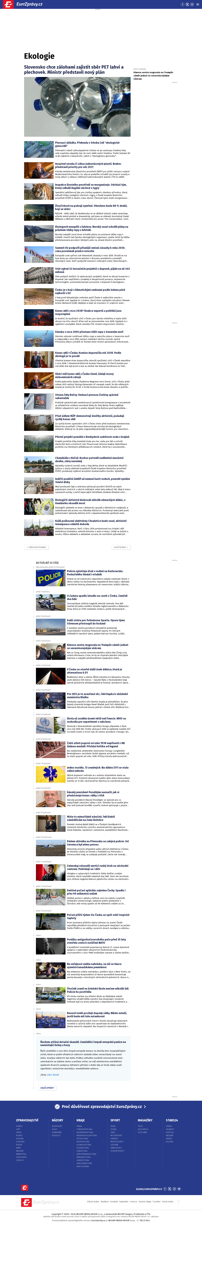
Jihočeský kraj (83, 1142)
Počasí (19, 1145)
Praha (79, 1126)
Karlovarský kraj (84, 1163)
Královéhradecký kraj (86, 1154)
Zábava (169, 1139)
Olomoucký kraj (84, 1145)
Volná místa (167, 1201)
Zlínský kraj (82, 1151)
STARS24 (172, 1120)
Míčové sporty (116, 1142)
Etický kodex (93, 1201)
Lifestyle (170, 1132)
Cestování (142, 1132)
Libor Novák (53, 1074)
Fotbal (113, 1129)
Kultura (19, 1139)
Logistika (20, 1142)
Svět (18, 1129)
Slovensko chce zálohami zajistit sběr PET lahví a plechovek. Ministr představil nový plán (74, 69)
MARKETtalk (21, 1154)
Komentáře (57, 1132)
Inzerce (133, 1201)
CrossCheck (21, 1157)
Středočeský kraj (84, 1129)
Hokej (112, 1126)
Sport (19, 1132)
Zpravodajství (27, 1120)
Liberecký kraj (83, 1160)
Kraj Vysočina (83, 1166)
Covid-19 (20, 1160)
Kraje (81, 1120)
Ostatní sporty (117, 1151)
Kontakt (114, 1201)
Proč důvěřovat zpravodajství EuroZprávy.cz (102, 1106)
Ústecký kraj (82, 1139)
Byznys (19, 1135)
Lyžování (114, 1145)
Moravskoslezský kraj (87, 1135)
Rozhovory (57, 1126)
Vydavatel (123, 1201)
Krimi (18, 1148)
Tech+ (140, 1126)
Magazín (19, 1151)
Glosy (54, 1129)
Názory (57, 1120)
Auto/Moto (143, 1129)
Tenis (112, 1132)
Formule (114, 1139)
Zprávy (169, 1126)
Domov (19, 1126)
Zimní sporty (116, 1148)
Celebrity (170, 1129)
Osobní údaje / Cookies (150, 1201)
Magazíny (145, 1120)
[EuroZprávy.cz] (25, 4)
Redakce (105, 1201)
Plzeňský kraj (83, 1148)
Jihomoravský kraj (85, 1132)
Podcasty (56, 1135)
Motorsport (116, 1135)
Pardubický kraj (84, 1157)
